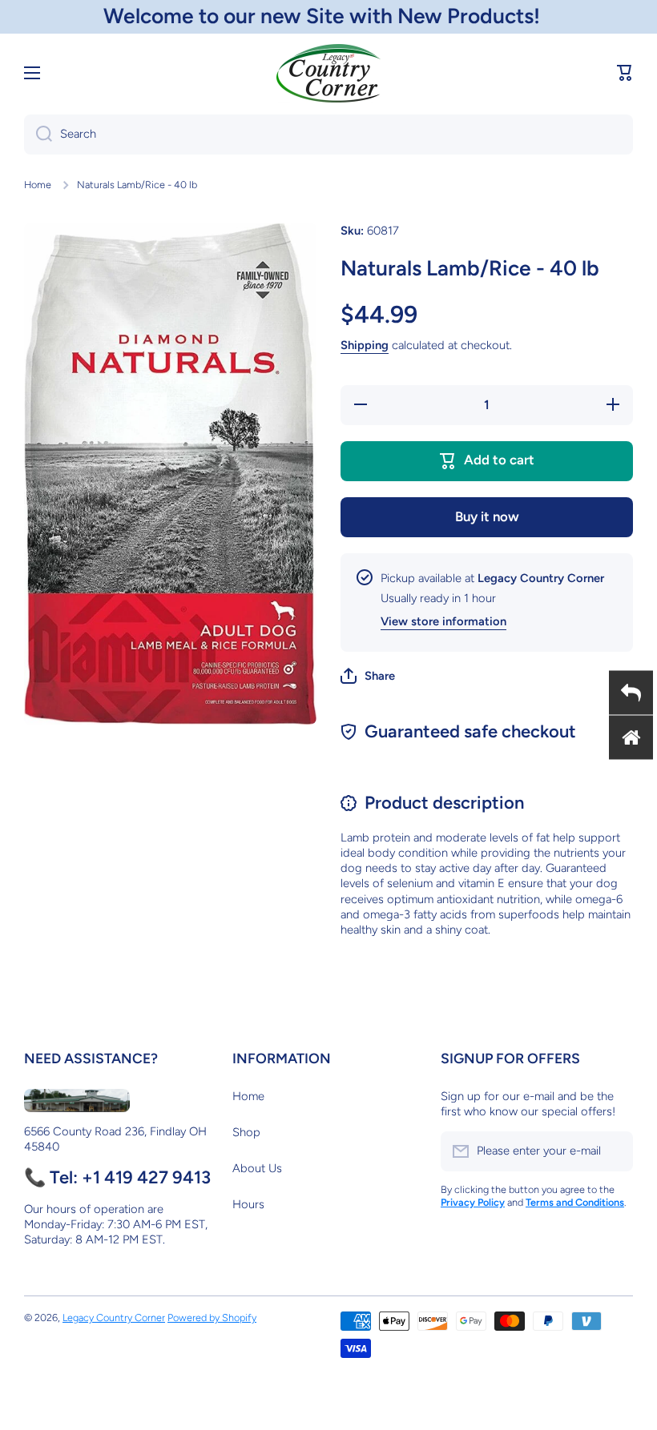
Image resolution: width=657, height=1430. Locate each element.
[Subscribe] (613, 1151)
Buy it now (487, 516)
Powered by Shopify (211, 1318)
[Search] (38, 134)
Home (37, 185)
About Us (257, 1168)
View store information (443, 621)
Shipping (365, 345)
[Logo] (328, 73)
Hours (248, 1204)
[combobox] (328, 134)
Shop (246, 1132)
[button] (625, 73)
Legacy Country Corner (113, 1318)
